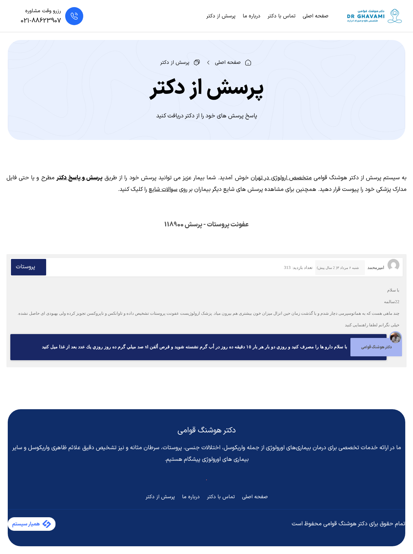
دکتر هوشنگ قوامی (206, 430)
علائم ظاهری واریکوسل (54, 447)
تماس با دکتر (281, 16)
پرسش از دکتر (221, 16)
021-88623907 (41, 21)
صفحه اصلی (315, 16)
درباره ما (251, 16)
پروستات (25, 266)
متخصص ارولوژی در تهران (281, 177)
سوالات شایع (163, 189)
